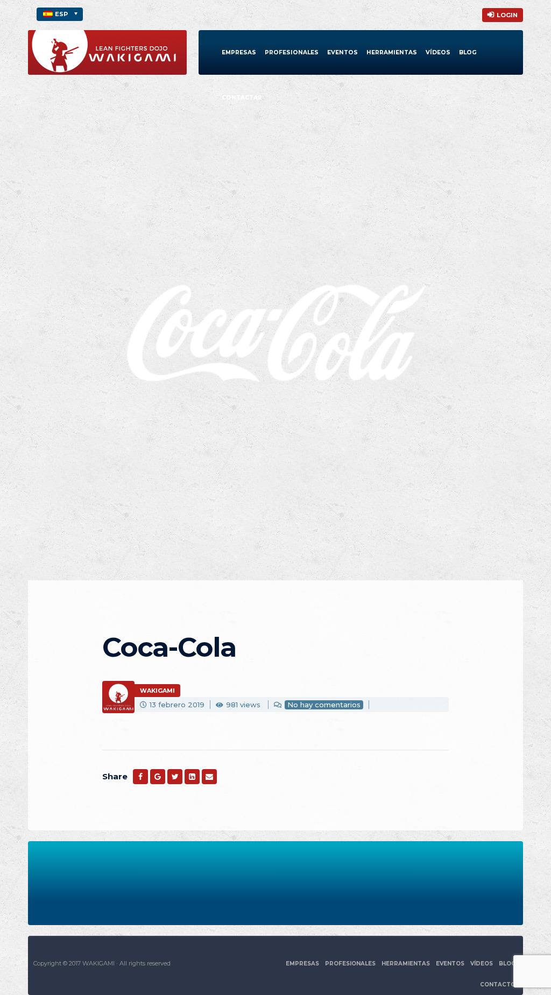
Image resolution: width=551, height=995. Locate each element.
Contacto (497, 984)
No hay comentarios (324, 704)
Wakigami (157, 690)
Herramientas (391, 52)
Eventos (342, 52)
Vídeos (438, 52)
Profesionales (292, 52)
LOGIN (507, 15)
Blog (468, 52)
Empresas (239, 52)
